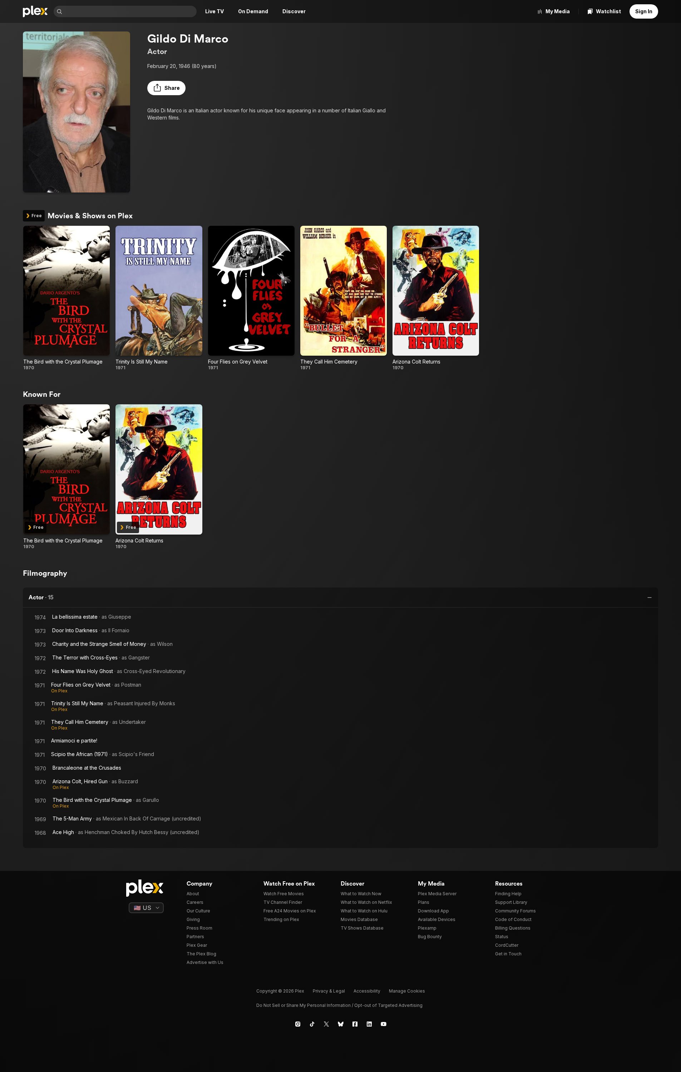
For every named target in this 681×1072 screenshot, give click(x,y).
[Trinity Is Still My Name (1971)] (158, 298)
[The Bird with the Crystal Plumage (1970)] (66, 298)
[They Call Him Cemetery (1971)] (343, 298)
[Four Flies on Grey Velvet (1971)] (251, 298)
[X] (326, 1024)
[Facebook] (355, 1024)
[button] (166, 88)
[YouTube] (383, 1024)
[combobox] (130, 11)
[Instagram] (298, 1024)
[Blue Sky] (341, 1024)
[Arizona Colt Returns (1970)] (436, 298)
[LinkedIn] (369, 1024)
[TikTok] (312, 1024)
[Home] (35, 11)
